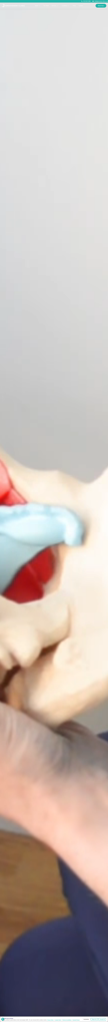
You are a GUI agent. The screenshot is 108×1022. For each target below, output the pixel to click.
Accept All (102, 1019)
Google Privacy (76, 1019)
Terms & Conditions (67, 1019)
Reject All (94, 1019)
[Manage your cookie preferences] (2, 1019)
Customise (86, 1019)
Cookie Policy (58, 1019)
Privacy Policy (50, 1019)
